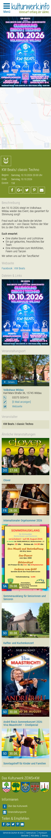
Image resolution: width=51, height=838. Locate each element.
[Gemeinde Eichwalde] (16, 787)
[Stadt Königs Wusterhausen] (44, 787)
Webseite (17, 406)
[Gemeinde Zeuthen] (6, 787)
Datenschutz (31, 833)
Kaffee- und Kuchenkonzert (18, 643)
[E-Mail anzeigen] (21, 402)
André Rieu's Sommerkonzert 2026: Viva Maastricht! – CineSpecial (23, 723)
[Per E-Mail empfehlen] (41, 190)
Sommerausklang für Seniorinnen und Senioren (24, 597)
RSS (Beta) (35, 835)
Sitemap (45, 835)
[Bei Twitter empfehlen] (27, 190)
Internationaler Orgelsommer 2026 (22, 520)
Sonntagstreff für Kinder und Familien (24, 763)
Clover (6, 480)
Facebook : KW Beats (13, 268)
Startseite (24, 835)
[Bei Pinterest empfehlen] (34, 190)
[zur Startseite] (30, 8)
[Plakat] (25, 312)
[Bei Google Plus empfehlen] (19, 190)
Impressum (42, 833)
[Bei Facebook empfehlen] (12, 190)
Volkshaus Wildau (13, 389)
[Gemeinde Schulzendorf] (35, 787)
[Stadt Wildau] (25, 787)
